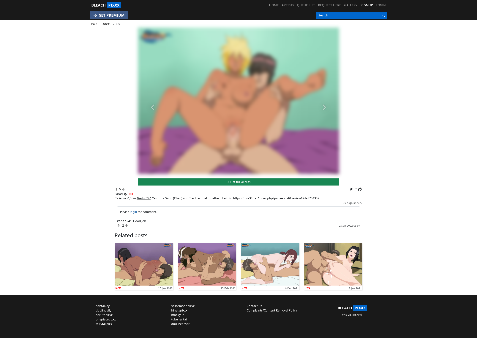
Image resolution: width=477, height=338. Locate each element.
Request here (329, 5)
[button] (153, 107)
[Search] (383, 15)
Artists (288, 5)
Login (381, 5)
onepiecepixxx (106, 319)
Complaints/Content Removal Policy (272, 310)
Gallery (351, 5)
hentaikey (103, 306)
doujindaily (103, 310)
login (133, 212)
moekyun (177, 315)
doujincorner (180, 324)
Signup (367, 5)
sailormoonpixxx (183, 306)
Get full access (240, 182)
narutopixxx (104, 315)
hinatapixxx (179, 310)
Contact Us (254, 306)
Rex (118, 288)
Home (274, 5)
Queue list (306, 5)
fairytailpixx (104, 324)
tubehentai (179, 319)
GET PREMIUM (111, 15)
